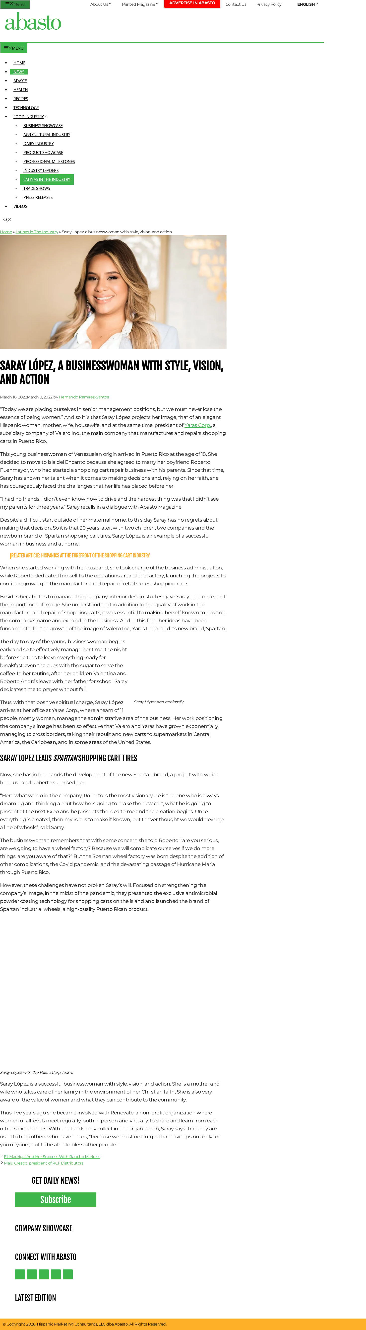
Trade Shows (36, 188)
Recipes (20, 98)
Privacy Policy (269, 4)
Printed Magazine (138, 4)
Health (20, 89)
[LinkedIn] (32, 1274)
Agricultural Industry (46, 134)
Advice (20, 80)
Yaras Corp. (197, 425)
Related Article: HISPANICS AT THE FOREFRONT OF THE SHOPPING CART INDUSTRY (80, 555)
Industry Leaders (41, 170)
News (18, 72)
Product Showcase (43, 152)
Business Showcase (43, 125)
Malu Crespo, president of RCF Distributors (43, 1163)
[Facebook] (68, 1274)
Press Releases (38, 197)
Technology (26, 107)
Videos (20, 206)
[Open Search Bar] (7, 220)
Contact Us (236, 4)
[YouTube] (56, 1274)
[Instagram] (44, 1274)
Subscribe (55, 1199)
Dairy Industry (38, 143)
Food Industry (28, 116)
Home (19, 63)
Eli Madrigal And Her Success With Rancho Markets (52, 1156)
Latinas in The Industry (46, 179)
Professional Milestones (49, 161)
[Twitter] (20, 1274)
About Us (99, 4)
